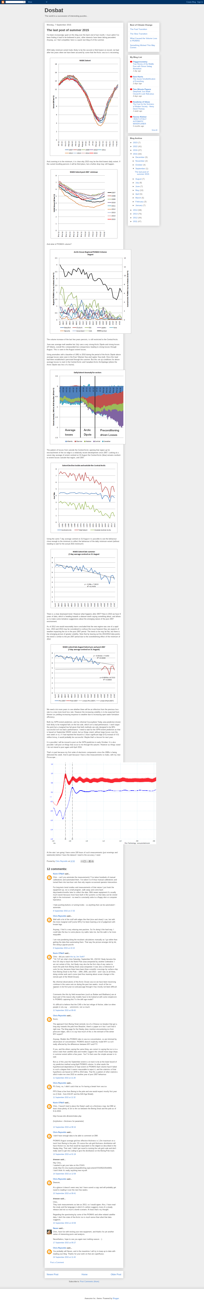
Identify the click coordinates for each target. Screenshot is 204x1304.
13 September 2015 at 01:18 (64, 1154)
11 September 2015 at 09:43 (64, 1010)
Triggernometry (140, 62)
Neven (55, 1228)
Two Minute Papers (142, 89)
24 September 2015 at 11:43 (64, 1257)
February (139, 201)
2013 (135, 214)
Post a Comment (57, 1262)
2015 (135, 154)
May (137, 190)
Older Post (116, 1274)
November (140, 161)
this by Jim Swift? (77, 957)
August (138, 179)
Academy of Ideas (141, 102)
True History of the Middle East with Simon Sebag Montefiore (143, 66)
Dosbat (54, 10)
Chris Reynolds (59, 916)
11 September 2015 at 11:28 (64, 1078)
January (139, 205)
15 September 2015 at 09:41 (64, 1193)
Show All (154, 130)
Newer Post (52, 1274)
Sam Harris (138, 77)
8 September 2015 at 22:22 (64, 948)
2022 (135, 146)
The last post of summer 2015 (142, 173)
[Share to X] (87, 861)
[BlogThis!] (84, 861)
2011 (135, 221)
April (137, 194)
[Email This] (82, 861)
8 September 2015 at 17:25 (64, 911)
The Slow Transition (138, 34)
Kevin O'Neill (58, 874)
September (140, 168)
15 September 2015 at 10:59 (64, 1223)
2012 (135, 218)
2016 (135, 150)
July (137, 183)
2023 (135, 142)
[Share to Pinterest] (92, 861)
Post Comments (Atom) (89, 1281)
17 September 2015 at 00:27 (64, 1243)
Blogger (116, 1298)
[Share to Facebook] (90, 861)
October (139, 165)
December (140, 157)
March (138, 198)
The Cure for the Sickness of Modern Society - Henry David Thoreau (143, 106)
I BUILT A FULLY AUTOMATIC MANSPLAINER (140, 121)
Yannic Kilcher (140, 117)
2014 (135, 210)
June (137, 186)
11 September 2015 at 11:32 (64, 1097)
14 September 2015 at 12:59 (64, 1174)
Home (85, 1274)
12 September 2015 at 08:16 (64, 1127)
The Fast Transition (138, 29)
